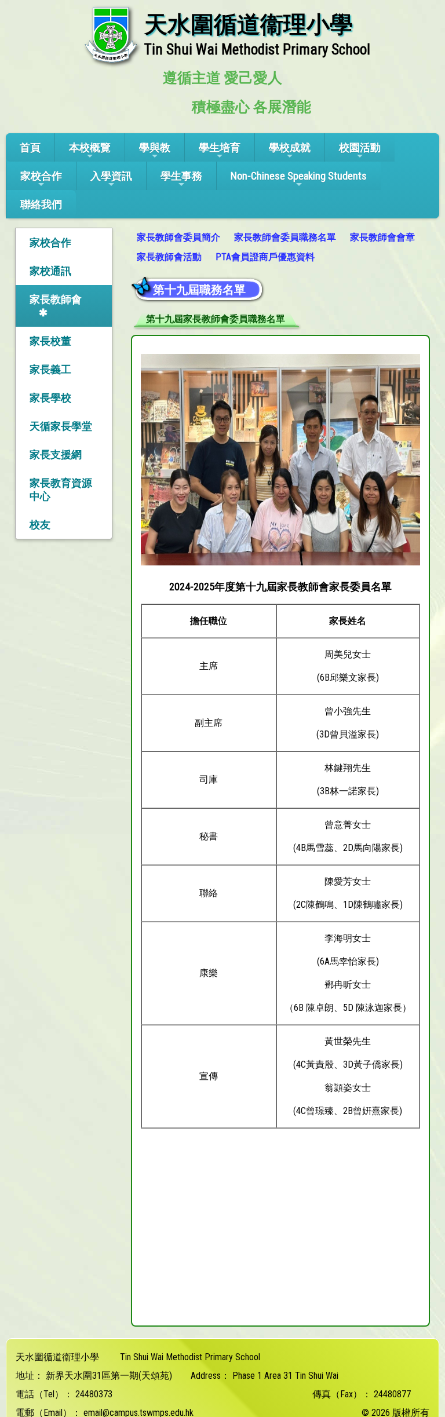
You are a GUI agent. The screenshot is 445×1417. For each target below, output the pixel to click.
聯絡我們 (41, 204)
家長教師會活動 (169, 256)
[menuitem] (179, 237)
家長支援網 (56, 454)
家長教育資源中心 (61, 489)
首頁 (30, 147)
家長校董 (50, 341)
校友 (40, 524)
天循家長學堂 (61, 426)
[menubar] (280, 247)
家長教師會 (56, 299)
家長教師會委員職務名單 (285, 237)
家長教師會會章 (382, 237)
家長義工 (50, 369)
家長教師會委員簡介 (178, 237)
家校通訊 (50, 271)
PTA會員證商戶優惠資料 (265, 256)
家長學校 (50, 398)
